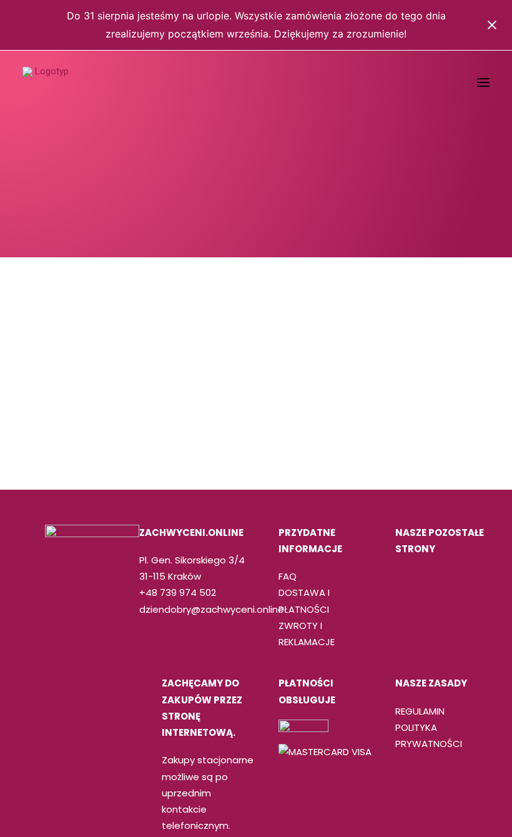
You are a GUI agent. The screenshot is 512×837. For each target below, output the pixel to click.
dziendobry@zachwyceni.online (211, 609)
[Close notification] (492, 24)
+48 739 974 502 (177, 592)
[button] (483, 82)
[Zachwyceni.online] (46, 82)
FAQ (287, 576)
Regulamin (420, 711)
